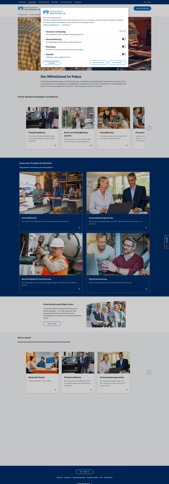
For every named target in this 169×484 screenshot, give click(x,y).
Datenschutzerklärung (51, 25)
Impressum (66, 25)
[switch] (124, 39)
